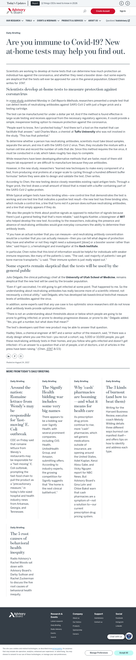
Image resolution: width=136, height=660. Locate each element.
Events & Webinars (46, 21)
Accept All (123, 653)
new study (17, 101)
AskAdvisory (121, 21)
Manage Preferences (99, 653)
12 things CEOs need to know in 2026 (59, 3)
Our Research (13, 21)
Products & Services (72, 21)
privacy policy (57, 648)
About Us (93, 21)
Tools (29, 21)
